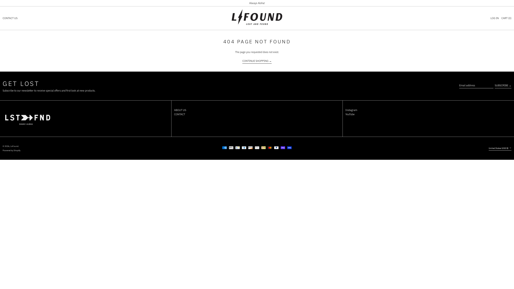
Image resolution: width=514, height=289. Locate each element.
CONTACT (179, 114)
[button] (506, 18)
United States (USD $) (499, 148)
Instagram (351, 110)
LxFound (14, 146)
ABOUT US (180, 110)
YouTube (350, 114)
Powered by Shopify (11, 150)
